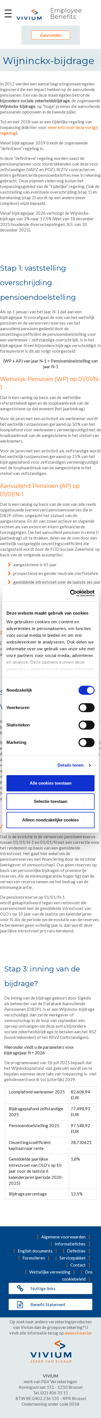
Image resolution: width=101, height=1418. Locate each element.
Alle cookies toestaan (51, 783)
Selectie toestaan (50, 801)
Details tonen (71, 765)
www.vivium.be (78, 1332)
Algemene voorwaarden (63, 1236)
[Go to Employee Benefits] (29, 14)
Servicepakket (72, 1257)
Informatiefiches (70, 1243)
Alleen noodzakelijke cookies (50, 819)
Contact (78, 1264)
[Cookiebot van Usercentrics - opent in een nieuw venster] (71, 593)
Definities (76, 1250)
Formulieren (33, 1257)
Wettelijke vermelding (49, 1271)
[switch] (87, 707)
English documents (35, 1250)
